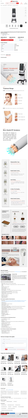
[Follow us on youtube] (25, 413)
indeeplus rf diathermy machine (24, 391)
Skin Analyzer (15, 401)
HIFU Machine (15, 392)
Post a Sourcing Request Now (21, 349)
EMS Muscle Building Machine (4, 391)
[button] (1, 1)
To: (4, 341)
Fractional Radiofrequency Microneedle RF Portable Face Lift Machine (17, 362)
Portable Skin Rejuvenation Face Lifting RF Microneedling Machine (11, 373)
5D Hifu (22, 300)
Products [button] (7, 3)
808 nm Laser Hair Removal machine (11, 391)
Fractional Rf (9, 406)
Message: (4, 343)
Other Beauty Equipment (15, 5)
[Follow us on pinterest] (26, 413)
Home (1, 5)
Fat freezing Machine (16, 391)
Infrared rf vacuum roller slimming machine (24, 392)
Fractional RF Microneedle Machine (11, 392)
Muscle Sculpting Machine (17, 300)
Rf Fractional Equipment (21, 406)
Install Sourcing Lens (4, 414)
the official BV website (17, 271)
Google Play (7, 413)
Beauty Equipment (10, 5)
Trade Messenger (12, 413)
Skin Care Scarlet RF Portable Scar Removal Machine (3, 384)
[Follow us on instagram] (24, 413)
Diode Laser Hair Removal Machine (10, 300)
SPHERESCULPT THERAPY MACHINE (4, 392)
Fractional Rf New (15, 406)
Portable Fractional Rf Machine (11, 408)
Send (6, 349)
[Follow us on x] (23, 413)
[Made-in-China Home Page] (14, 1)
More (1, 411)
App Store (2, 413)
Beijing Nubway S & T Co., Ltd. (5, 34)
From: (4, 339)
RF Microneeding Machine (18, 301)
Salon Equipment (3, 401)
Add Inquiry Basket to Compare (14, 28)
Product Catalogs (11, 389)
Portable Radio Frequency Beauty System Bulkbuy (7, 410)
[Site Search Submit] (17, 3)
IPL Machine (23, 301)
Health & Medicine (5, 5)
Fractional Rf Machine (3, 408)
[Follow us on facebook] (22, 413)
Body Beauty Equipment (9, 401)
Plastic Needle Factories (4, 406)
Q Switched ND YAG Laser (6, 301)
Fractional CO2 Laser (12, 301)
